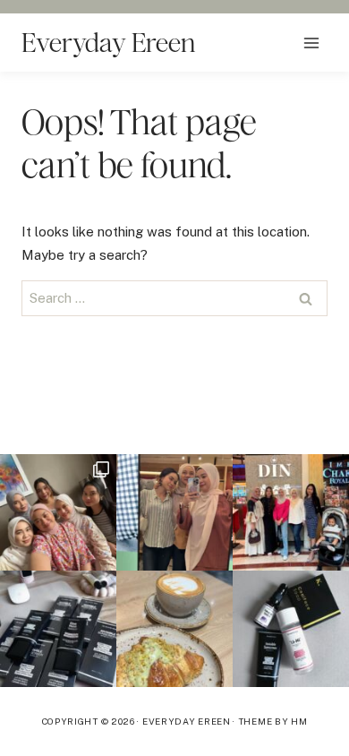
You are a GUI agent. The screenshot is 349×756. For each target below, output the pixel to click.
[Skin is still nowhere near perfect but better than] (291, 629)
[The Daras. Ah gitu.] (174, 512)
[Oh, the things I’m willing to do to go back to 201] (58, 512)
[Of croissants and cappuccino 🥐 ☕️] (174, 629)
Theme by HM (273, 721)
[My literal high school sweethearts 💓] (291, 512)
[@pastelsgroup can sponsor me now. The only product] (58, 629)
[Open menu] (311, 42)
